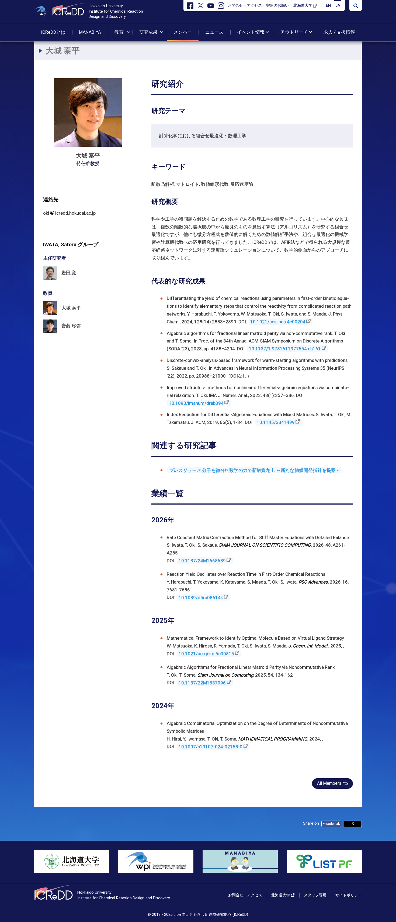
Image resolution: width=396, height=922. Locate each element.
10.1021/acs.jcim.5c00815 (206, 653)
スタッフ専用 (315, 895)
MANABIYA (90, 32)
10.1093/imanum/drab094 (196, 403)
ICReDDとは (53, 32)
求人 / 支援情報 (339, 32)
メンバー (182, 32)
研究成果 (148, 32)
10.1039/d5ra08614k (201, 597)
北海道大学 (302, 5)
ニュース (214, 32)
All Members (329, 783)
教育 (119, 32)
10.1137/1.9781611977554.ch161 (285, 348)
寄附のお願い (277, 5)
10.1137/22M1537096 (202, 682)
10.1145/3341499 (276, 422)
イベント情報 (251, 32)
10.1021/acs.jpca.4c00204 (277, 321)
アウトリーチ (294, 32)
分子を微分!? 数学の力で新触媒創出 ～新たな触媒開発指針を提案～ (254, 470)
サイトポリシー (348, 895)
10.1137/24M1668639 (202, 560)
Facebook (331, 823)
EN (328, 5)
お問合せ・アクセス (245, 5)
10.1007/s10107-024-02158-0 (210, 746)
